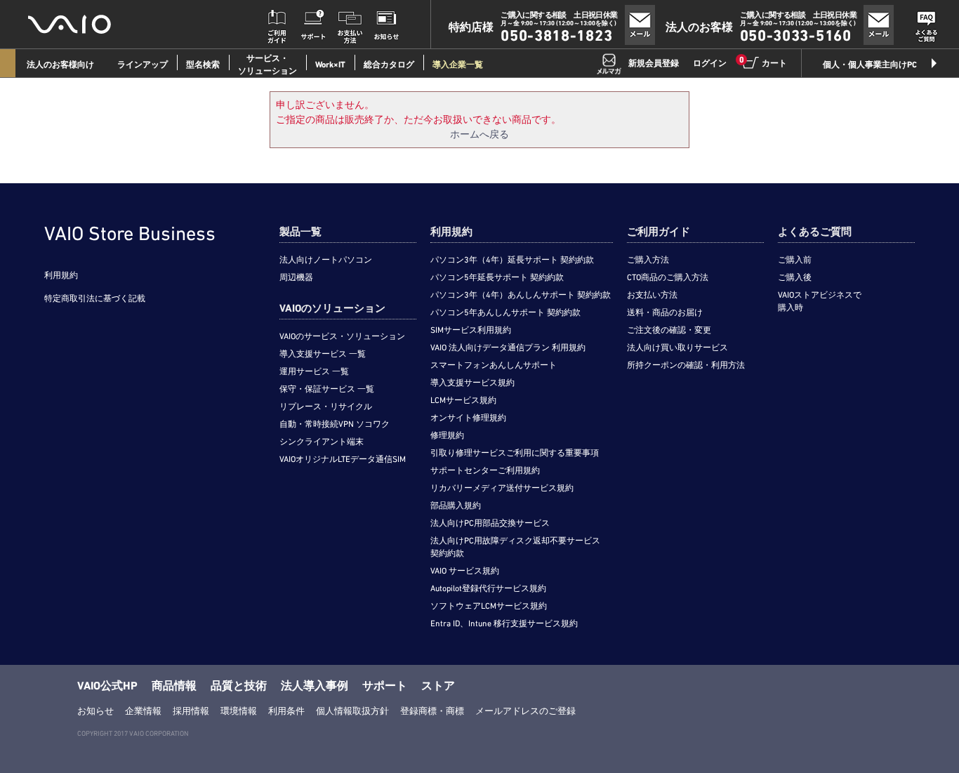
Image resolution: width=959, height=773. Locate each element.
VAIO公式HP (107, 685)
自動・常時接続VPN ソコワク (334, 424)
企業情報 (143, 711)
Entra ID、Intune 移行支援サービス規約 (504, 623)
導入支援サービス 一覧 (322, 354)
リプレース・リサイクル (325, 406)
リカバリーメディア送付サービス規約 (502, 488)
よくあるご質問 (815, 231)
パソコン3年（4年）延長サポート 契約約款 (512, 260)
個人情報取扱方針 (352, 711)
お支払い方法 (652, 295)
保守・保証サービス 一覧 (326, 389)
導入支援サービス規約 (472, 383)
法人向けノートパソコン (325, 260)
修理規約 (447, 435)
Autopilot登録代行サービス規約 (488, 588)
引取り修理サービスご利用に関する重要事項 (514, 453)
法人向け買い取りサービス (677, 347)
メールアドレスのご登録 (525, 711)
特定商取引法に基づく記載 (94, 298)
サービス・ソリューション (267, 64)
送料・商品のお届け (665, 312)
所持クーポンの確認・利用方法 (686, 365)
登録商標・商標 (432, 711)
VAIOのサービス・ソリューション (342, 336)
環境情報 (238, 711)
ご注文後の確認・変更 (669, 330)
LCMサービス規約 (463, 400)
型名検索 (203, 65)
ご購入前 (795, 260)
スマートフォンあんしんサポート (493, 365)
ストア (438, 685)
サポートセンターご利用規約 (485, 470)
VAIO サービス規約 (464, 571)
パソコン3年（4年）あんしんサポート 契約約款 (520, 295)
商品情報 (174, 685)
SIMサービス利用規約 (470, 330)
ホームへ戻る (479, 134)
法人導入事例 (314, 685)
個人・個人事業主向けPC (870, 65)
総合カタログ (389, 65)
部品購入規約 (455, 505)
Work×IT (330, 65)
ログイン (710, 63)
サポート (384, 685)
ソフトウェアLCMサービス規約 (488, 606)
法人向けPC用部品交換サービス (490, 523)
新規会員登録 (653, 63)
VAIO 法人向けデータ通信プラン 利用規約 (508, 347)
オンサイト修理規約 (468, 418)
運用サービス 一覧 (314, 371)
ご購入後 (795, 277)
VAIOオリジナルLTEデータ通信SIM (342, 459)
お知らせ (95, 711)
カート (764, 62)
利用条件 (286, 711)
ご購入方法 (648, 260)
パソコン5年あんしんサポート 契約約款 (505, 312)
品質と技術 (239, 685)
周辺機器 (296, 277)
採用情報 (191, 711)
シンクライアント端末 (321, 442)
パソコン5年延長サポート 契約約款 (497, 277)
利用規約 (61, 275)
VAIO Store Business (130, 233)
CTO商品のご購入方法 (667, 277)
